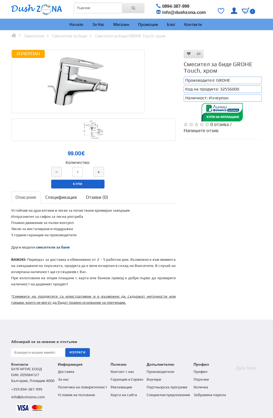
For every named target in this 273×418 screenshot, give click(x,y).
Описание (25, 197)
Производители (160, 371)
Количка (201, 387)
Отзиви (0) (97, 197)
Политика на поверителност (82, 387)
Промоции (147, 24)
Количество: (78, 162)
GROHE (223, 80)
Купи (77, 184)
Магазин (121, 24)
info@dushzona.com (184, 12)
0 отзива (219, 124)
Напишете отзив (201, 130)
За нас (98, 24)
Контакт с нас (122, 371)
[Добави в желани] (189, 54)
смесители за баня (53, 247)
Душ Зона (246, 367)
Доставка (66, 371)
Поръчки (201, 379)
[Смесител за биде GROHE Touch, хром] (77, 81)
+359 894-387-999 (26, 389)
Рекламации (121, 387)
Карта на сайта (124, 395)
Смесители (34, 36)
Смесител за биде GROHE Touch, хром (130, 36)
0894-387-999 (175, 6)
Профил (200, 371)
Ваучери (154, 379)
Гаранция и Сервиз (127, 379)
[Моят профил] (234, 10)
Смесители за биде (69, 36)
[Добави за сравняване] (199, 54)
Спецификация (61, 197)
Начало (76, 24)
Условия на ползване (76, 395)
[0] (245, 10)
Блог (170, 24)
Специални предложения (168, 395)
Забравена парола (210, 395)
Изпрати (78, 352)
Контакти (192, 24)
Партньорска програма (167, 387)
